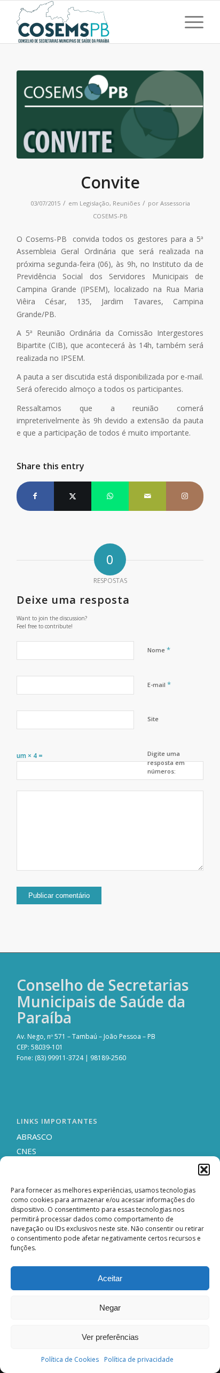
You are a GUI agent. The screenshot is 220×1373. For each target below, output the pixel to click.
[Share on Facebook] (35, 496)
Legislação (94, 203)
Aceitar (110, 1278)
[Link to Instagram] (184, 496)
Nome (158, 649)
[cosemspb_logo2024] (91, 22)
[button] (204, 1169)
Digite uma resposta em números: (166, 762)
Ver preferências (110, 1337)
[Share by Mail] (147, 496)
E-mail (159, 684)
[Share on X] (72, 496)
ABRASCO (34, 1136)
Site (153, 719)
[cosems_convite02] (110, 114)
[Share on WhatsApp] (110, 496)
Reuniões (126, 203)
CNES (26, 1151)
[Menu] (188, 22)
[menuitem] (188, 22)
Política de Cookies (70, 1359)
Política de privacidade (139, 1359)
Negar (110, 1307)
